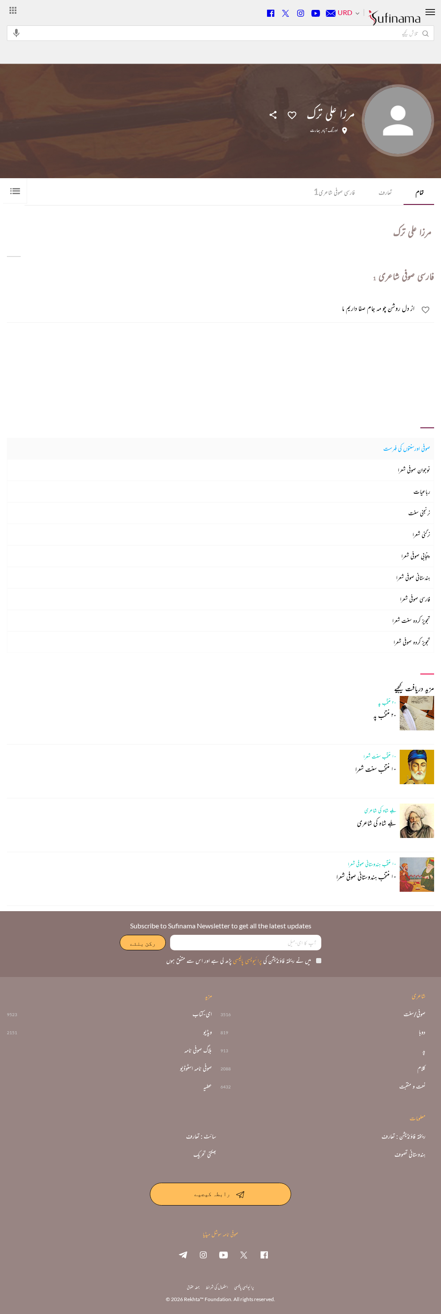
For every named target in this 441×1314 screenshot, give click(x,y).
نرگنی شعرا (421, 534)
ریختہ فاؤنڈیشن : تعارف (403, 1136)
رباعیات (421, 491)
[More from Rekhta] (13, 10)
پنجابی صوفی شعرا (415, 556)
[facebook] (264, 1254)
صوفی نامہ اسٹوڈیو (196, 1068)
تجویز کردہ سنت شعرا (411, 620)
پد (423, 1050)
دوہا (422, 1032)
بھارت (315, 130)
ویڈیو (207, 1032)
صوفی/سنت (414, 1014)
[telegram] (183, 1254)
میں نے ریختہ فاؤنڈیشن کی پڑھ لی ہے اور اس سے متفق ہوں (238, 960)
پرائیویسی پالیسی (247, 960)
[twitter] (244, 1254)
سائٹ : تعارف (201, 1136)
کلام (421, 1068)
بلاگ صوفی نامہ (198, 1050)
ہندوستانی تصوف (409, 1154)
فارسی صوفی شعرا (415, 599)
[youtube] (223, 1254)
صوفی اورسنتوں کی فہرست (406, 448)
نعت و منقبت (412, 1086)
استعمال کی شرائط (217, 1287)
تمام (420, 192)
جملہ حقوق (193, 1287)
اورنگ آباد (330, 130)
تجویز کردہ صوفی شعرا (412, 642)
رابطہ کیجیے (212, 1193)
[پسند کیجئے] (292, 114)
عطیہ (207, 1086)
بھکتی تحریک (204, 1154)
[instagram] (203, 1254)
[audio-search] (16, 33)
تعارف (385, 192)
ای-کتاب (202, 1014)
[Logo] (394, 22)
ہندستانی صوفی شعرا (413, 577)
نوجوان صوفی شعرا (414, 470)
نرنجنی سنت (419, 513)
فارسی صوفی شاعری (334, 191)
